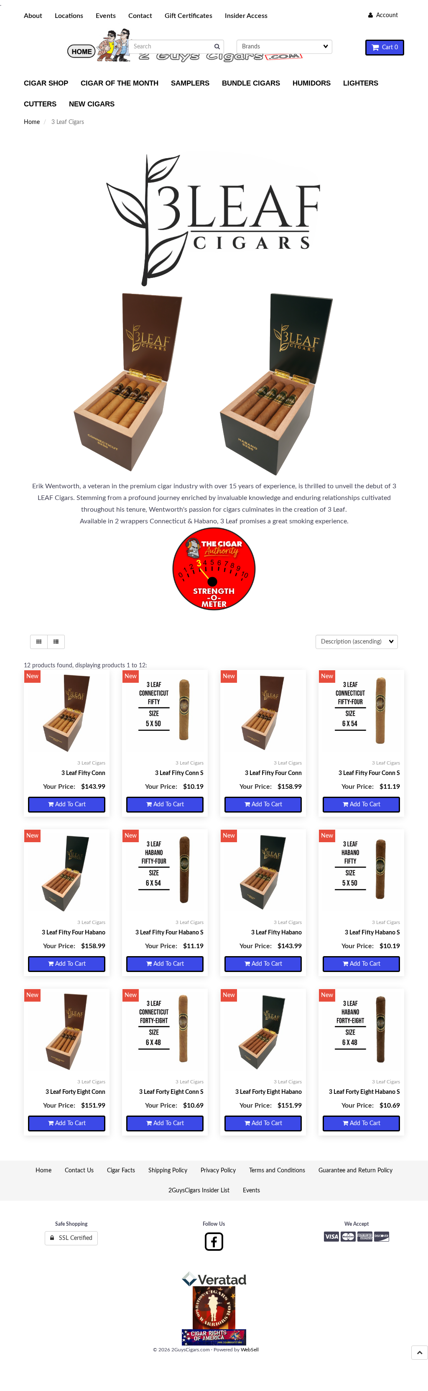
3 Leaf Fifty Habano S (372, 933)
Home (32, 122)
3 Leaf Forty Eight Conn (75, 1092)
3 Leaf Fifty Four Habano (73, 933)
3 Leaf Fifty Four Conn (273, 773)
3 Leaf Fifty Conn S (179, 773)
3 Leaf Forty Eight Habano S (364, 1092)
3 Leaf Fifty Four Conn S (369, 773)
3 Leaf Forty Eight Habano (268, 1092)
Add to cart (70, 805)
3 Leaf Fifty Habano (276, 933)
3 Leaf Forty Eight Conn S (171, 1092)
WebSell (250, 1349)
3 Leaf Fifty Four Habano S (169, 933)
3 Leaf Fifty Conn (83, 773)
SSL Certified (73, 1238)
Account (385, 15)
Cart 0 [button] (388, 47)
